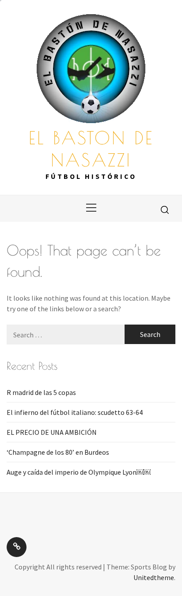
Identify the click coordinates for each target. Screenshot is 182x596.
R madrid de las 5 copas (41, 392)
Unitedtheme (153, 577)
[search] (164, 209)
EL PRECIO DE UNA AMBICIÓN (52, 432)
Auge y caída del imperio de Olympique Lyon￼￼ (79, 472)
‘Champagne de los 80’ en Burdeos (58, 452)
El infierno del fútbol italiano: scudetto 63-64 (75, 412)
